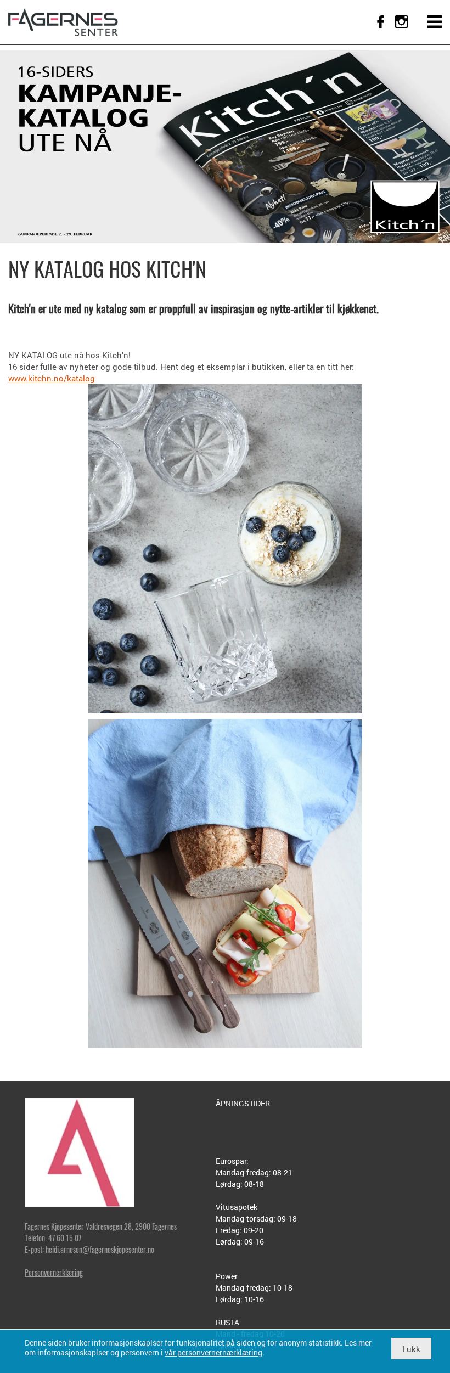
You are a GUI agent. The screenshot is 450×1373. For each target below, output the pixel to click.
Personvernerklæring (54, 1272)
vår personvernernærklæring (213, 1352)
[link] (63, 21)
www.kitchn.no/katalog (51, 378)
